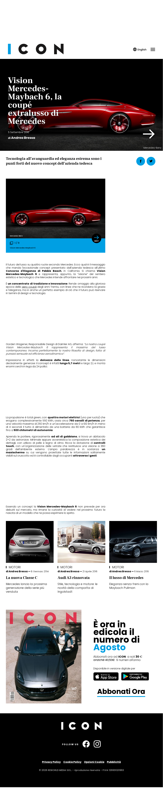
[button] (149, 134)
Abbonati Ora (121, 691)
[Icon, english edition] (140, 50)
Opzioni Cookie (94, 762)
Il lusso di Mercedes (126, 577)
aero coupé (29, 287)
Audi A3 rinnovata (74, 577)
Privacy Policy (51, 762)
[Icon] (36, 53)
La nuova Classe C (21, 577)
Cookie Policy (72, 762)
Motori (15, 567)
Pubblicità (114, 762)
